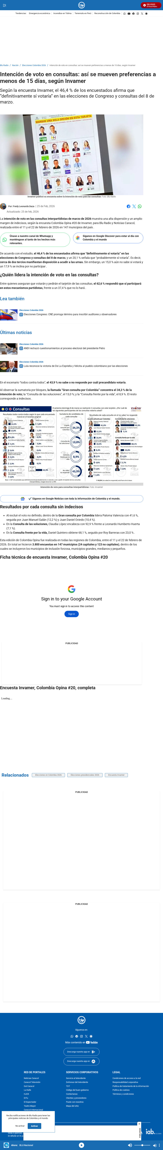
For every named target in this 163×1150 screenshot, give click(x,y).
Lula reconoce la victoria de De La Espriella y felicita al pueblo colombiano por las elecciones (76, 365)
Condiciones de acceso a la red (127, 1078)
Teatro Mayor (30, 1106)
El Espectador (30, 1102)
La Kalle (27, 1090)
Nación (15, 65)
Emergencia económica (39, 13)
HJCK (26, 1094)
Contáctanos (72, 1094)
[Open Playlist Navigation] (159, 1145)
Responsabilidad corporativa (125, 1082)
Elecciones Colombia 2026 (34, 65)
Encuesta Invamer (116, 775)
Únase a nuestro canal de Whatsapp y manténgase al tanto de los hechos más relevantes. (32, 240)
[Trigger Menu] (4, 5)
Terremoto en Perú (83, 13)
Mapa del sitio (72, 1106)
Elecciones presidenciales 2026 (85, 775)
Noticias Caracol (31, 1078)
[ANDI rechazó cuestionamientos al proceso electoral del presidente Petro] (9, 348)
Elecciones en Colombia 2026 (48, 775)
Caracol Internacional (33, 1110)
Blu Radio (4, 65)
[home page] (81, 5)
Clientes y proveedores (76, 1098)
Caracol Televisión (32, 1082)
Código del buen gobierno (77, 1090)
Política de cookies (121, 1090)
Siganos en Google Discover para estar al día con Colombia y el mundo (111, 238)
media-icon (81, 1145)
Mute (130, 1145)
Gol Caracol (29, 1086)
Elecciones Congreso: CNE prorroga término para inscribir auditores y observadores (70, 314)
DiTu (26, 1098)
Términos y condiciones (123, 1094)
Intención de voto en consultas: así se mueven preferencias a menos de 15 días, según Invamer (92, 65)
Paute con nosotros (75, 1102)
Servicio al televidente (76, 1078)
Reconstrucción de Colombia (107, 13)
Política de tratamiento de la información (131, 1086)
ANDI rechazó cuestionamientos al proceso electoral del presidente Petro (64, 348)
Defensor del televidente (77, 1082)
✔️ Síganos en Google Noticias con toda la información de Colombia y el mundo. (74, 498)
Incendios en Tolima (62, 13)
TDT (68, 1086)
